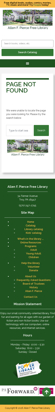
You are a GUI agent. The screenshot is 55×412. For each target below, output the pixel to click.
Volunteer (34, 266)
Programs (30, 246)
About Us (30, 276)
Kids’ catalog (33, 232)
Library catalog (33, 229)
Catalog (30, 225)
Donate (33, 270)
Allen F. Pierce (33, 291)
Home (30, 221)
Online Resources (30, 242)
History (33, 287)
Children (34, 257)
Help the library (30, 263)
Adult (33, 249)
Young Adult (33, 253)
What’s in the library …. (30, 238)
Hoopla (37, 5)
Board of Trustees (33, 283)
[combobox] (19, 130)
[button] (27, 63)
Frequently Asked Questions (34, 280)
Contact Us (30, 296)
